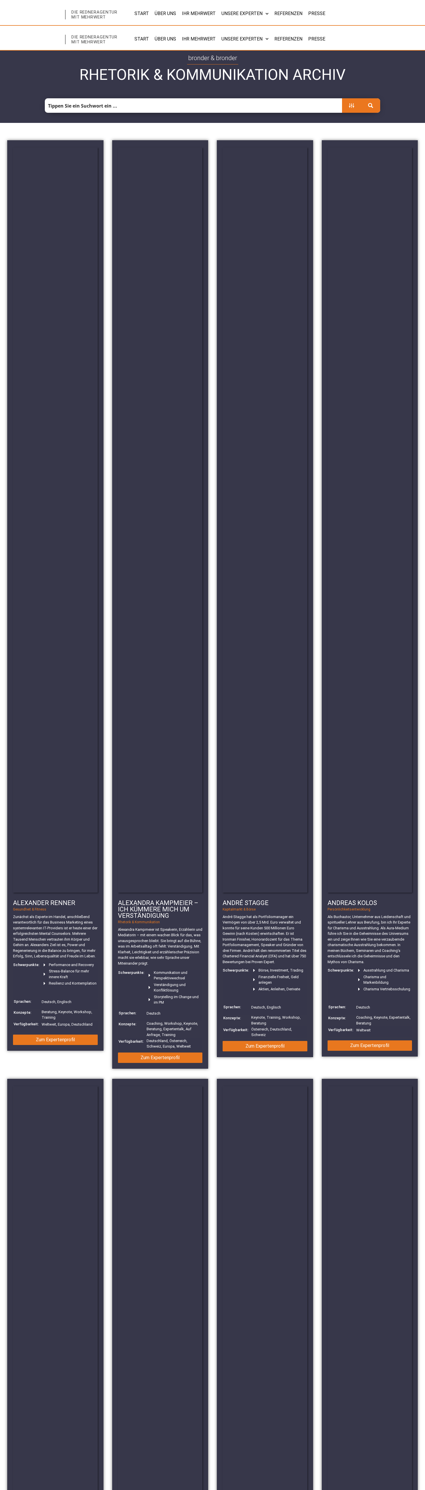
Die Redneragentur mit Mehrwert (94, 15)
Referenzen (288, 13)
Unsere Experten (242, 13)
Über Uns (165, 13)
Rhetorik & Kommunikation (139, 922)
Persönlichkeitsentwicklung (349, 909)
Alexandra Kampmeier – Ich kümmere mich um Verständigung (158, 909)
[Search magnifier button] (370, 105)
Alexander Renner (44, 902)
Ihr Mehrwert (199, 13)
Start (141, 13)
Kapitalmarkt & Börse (239, 909)
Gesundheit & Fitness (29, 909)
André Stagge (246, 902)
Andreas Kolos (352, 902)
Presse (316, 13)
